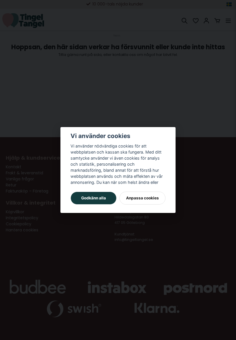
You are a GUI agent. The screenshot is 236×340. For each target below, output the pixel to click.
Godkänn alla (93, 198)
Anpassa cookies (142, 198)
